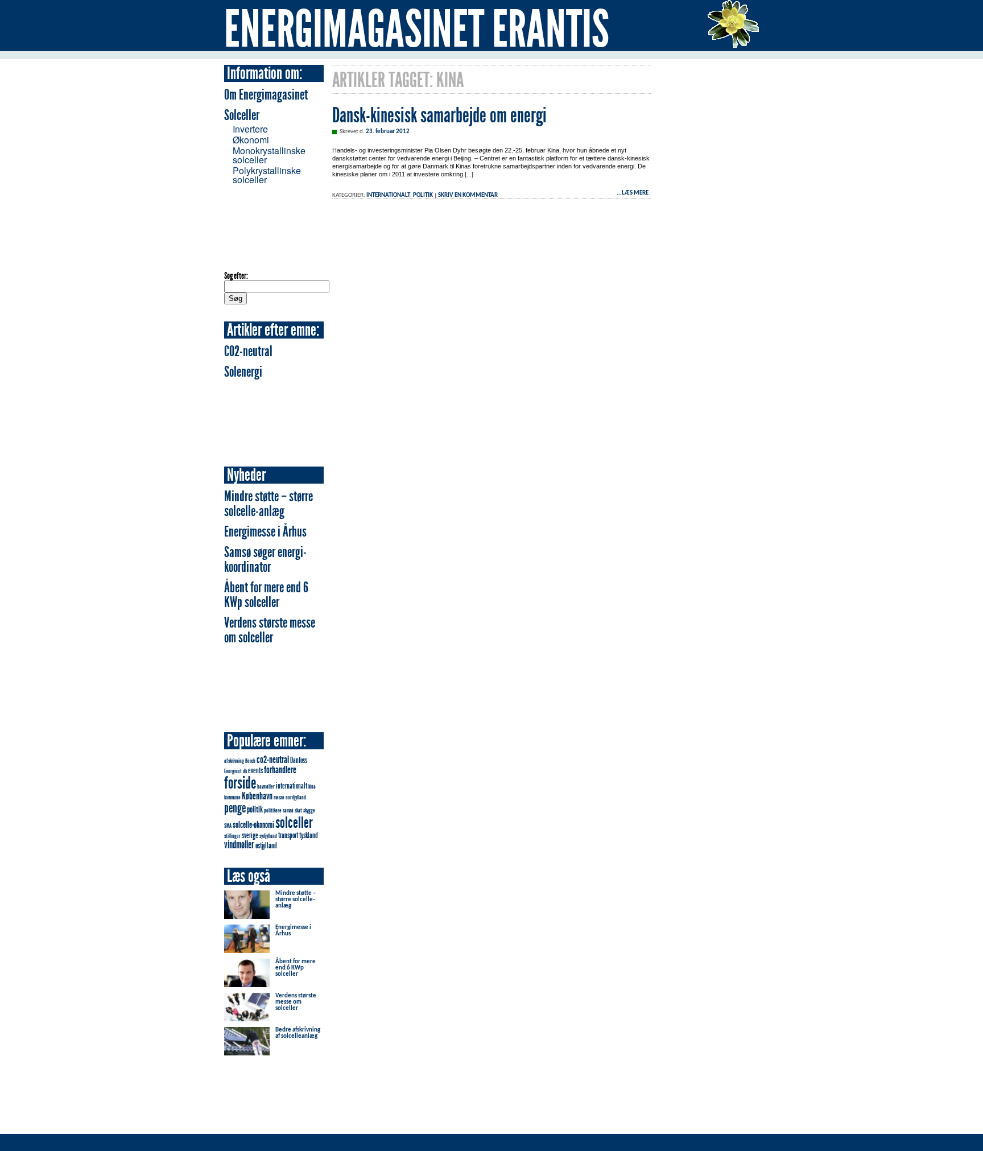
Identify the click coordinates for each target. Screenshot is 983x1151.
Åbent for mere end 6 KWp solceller (266, 595)
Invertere (250, 128)
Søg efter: (236, 275)
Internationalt (388, 195)
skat (298, 810)
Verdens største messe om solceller (269, 630)
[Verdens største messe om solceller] (247, 1020)
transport (288, 835)
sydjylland (268, 836)
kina (312, 786)
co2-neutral (273, 759)
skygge (309, 810)
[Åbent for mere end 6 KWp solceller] (247, 983)
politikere (273, 810)
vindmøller (239, 844)
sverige (250, 835)
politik (255, 809)
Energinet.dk (235, 771)
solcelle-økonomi (253, 824)
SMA (228, 826)
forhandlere (280, 769)
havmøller (266, 786)
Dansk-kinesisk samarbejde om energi (439, 115)
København (257, 796)
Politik (423, 195)
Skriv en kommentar (468, 195)
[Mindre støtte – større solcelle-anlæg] (247, 915)
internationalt (291, 785)
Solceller (241, 115)
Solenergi (243, 372)
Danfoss (298, 760)
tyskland (308, 835)
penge (235, 808)
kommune (232, 797)
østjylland (266, 845)
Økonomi (251, 139)
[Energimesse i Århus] (247, 949)
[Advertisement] (269, 227)
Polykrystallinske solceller (267, 175)
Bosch (250, 761)
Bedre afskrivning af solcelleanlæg (297, 1033)
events (255, 770)
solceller (294, 823)
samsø (288, 810)
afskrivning (234, 761)
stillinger (232, 836)
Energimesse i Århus (265, 532)
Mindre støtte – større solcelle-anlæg (268, 504)
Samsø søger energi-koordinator (265, 559)
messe (279, 797)
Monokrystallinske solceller (269, 155)
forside (240, 783)
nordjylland (296, 797)
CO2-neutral (248, 351)
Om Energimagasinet (266, 95)
